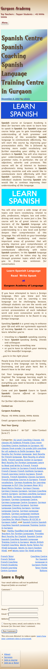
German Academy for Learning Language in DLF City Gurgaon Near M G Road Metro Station (24, 485)
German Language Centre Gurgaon (19, 502)
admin (26, 99)
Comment (6, 589)
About (7, 654)
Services (8, 657)
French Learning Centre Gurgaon (18, 474)
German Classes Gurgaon (14, 491)
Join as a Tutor (11, 663)
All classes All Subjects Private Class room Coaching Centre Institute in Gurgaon (23, 443)
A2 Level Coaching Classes (26, 440)
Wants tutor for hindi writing (27, 550)
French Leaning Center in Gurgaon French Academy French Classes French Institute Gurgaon (24, 468)
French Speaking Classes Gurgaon (27, 477)
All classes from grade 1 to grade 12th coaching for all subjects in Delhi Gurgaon (24, 448)
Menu (5, 22)
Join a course (10, 660)
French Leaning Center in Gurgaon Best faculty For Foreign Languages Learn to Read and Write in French (23, 463)
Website (4, 619)
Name (4, 609)
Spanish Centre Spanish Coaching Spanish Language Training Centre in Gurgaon (24, 525)
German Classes (31, 488)
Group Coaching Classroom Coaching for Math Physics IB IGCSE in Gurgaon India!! (21, 519)
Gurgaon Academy (15, 8)
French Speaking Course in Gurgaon (20, 479)
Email (4, 614)
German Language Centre (24, 499)
